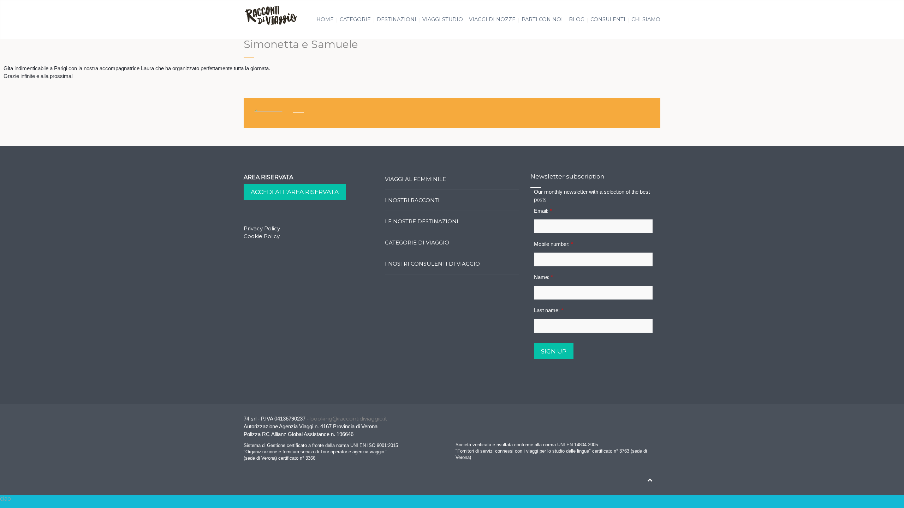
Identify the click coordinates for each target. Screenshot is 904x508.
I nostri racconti (412, 200)
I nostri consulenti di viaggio (432, 263)
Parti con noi (542, 19)
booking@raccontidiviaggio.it (348, 418)
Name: (543, 277)
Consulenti (607, 19)
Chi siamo (645, 19)
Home (325, 19)
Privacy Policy (262, 228)
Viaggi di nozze (492, 19)
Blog (576, 19)
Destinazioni (396, 19)
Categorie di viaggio (417, 242)
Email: (543, 211)
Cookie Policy (262, 236)
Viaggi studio (442, 19)
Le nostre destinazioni (421, 221)
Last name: (548, 310)
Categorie (355, 19)
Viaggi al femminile (415, 179)
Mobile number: (553, 244)
